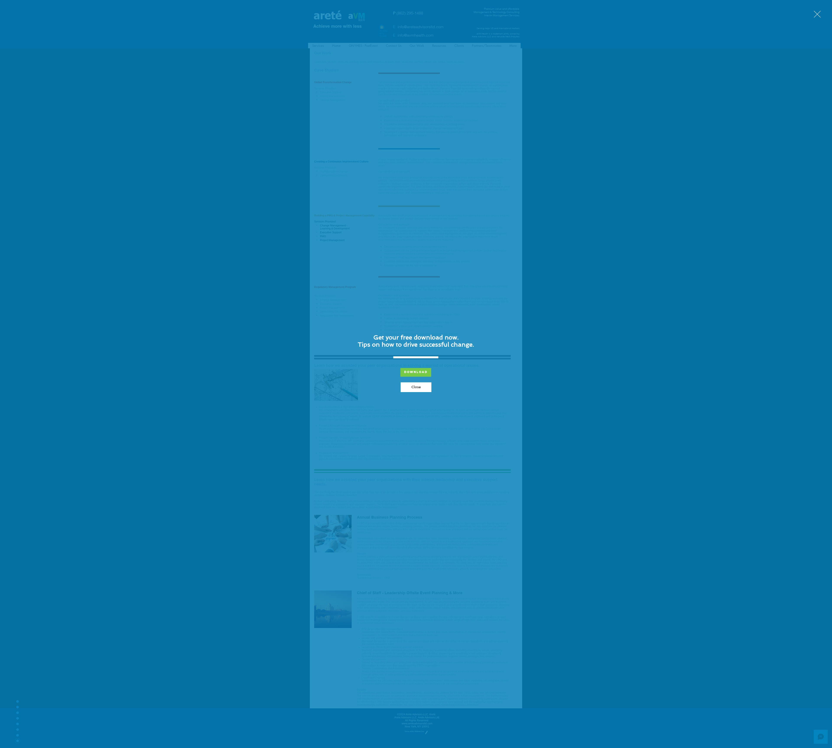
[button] (817, 14)
